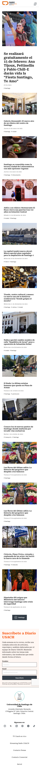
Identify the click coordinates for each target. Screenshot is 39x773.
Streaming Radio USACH (19, 743)
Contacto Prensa (19, 750)
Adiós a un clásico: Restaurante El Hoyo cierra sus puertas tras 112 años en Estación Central (19, 209)
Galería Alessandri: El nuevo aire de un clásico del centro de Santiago (19, 122)
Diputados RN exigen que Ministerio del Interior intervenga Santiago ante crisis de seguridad (18, 600)
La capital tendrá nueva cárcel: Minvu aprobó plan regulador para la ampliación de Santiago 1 (19, 253)
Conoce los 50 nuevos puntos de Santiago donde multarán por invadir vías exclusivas (18, 428)
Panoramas (8, 49)
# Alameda (14, 565)
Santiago (21, 617)
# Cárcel (6, 262)
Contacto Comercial (19, 757)
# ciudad (13, 131)
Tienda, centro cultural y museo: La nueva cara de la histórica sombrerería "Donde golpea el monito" (19, 297)
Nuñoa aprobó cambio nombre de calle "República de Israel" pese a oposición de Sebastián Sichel (19, 341)
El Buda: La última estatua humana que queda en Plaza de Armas (18, 385)
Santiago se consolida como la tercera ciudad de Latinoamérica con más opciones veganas (19, 166)
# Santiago (7, 88)
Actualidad (8, 117)
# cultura (14, 307)
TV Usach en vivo (19, 736)
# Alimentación (15, 175)
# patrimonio (15, 394)
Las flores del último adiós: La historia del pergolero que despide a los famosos (18, 469)
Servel (19, 764)
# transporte (7, 437)
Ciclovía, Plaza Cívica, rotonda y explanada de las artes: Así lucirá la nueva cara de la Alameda (19, 556)
